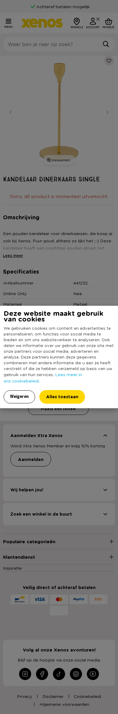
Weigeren (19, 396)
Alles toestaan (62, 396)
